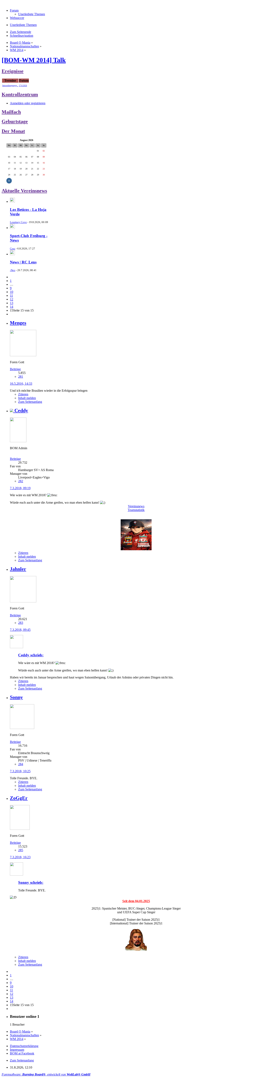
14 (11, 306)
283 (20, 622)
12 (11, 299)
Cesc (12, 248)
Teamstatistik (136, 510)
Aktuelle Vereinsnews (24, 190)
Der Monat (13, 131)
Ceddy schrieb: (31, 655)
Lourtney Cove (18, 222)
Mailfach (11, 112)
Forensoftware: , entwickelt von (46, 1074)
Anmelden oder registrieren (27, 103)
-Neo (12, 270)
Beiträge (15, 369)
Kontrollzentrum (20, 94)
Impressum (17, 1049)
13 (11, 303)
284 (20, 764)
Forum (14, 10)
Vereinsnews (136, 506)
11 (11, 295)
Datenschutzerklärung (24, 1046)
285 (20, 850)
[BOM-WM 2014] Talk (34, 60)
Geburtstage (15, 121)
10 (11, 292)
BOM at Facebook (22, 1053)
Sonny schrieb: (30, 882)
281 (20, 376)
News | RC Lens (23, 262)
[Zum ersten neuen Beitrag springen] (12, 201)
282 (20, 481)
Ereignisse (13, 71)
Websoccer (17, 18)
